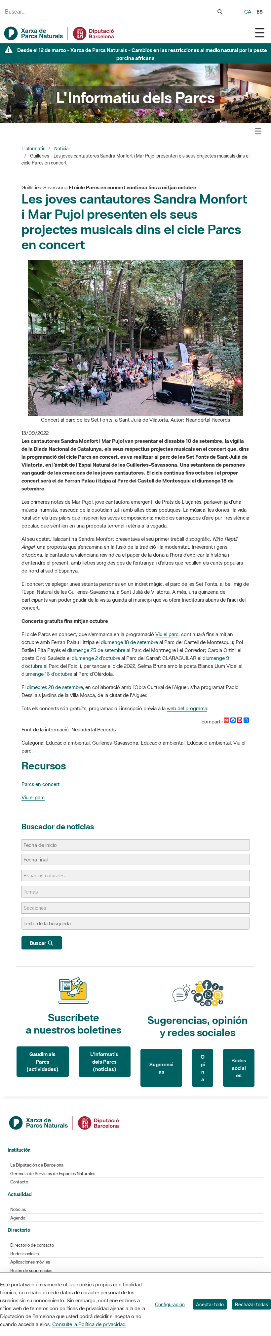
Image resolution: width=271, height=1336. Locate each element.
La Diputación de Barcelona (36, 1165)
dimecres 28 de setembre (55, 687)
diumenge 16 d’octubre (46, 673)
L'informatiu (33, 149)
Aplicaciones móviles (30, 1262)
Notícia (61, 149)
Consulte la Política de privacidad (89, 1324)
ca (247, 11)
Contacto (19, 1182)
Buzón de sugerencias (31, 1270)
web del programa (187, 708)
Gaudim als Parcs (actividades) (42, 1061)
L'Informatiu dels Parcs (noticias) (104, 1061)
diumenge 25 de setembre (96, 650)
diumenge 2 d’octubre (96, 658)
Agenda (17, 1218)
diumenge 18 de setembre (129, 642)
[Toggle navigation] (259, 32)
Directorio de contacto (32, 1245)
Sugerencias (161, 1068)
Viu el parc (166, 634)
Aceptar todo (210, 1304)
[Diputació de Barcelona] (64, 1122)
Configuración (170, 1304)
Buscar (38, 943)
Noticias (18, 1209)
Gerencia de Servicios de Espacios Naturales (52, 1173)
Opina (203, 1068)
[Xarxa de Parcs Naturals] (59, 33)
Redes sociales (238, 1068)
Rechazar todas (251, 1304)
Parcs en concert (40, 784)
